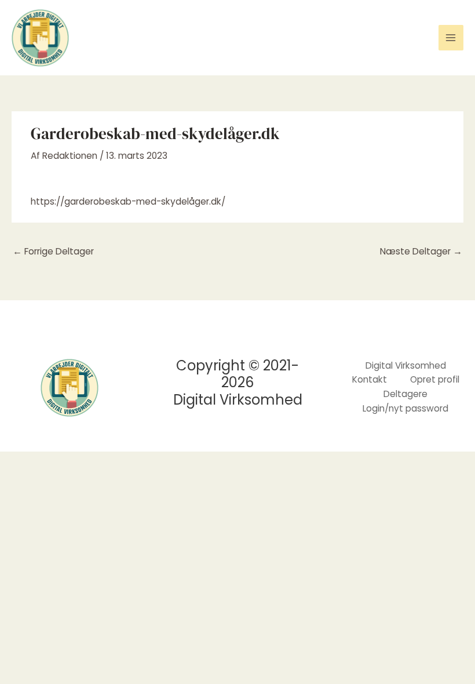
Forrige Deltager (53, 251)
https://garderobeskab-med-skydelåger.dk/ (128, 201)
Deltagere (405, 394)
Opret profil (434, 379)
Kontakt (369, 379)
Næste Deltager (421, 251)
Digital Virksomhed (406, 365)
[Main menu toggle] (451, 37)
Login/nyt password (405, 408)
